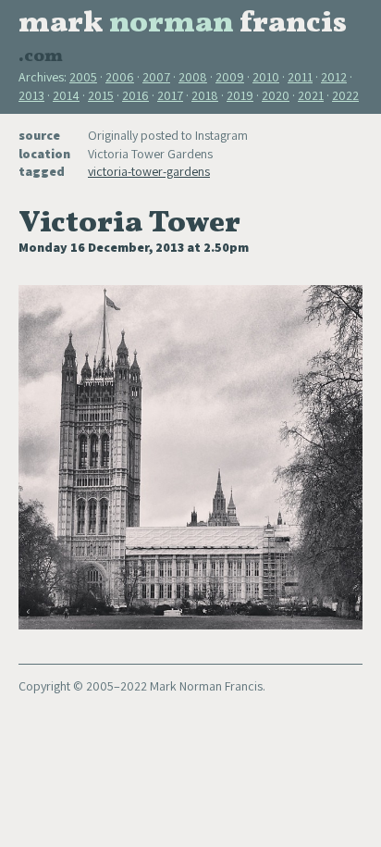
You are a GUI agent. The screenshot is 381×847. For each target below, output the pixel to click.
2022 (345, 95)
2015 (101, 95)
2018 (204, 95)
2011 (300, 77)
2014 (66, 95)
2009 (229, 77)
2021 (311, 95)
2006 (119, 77)
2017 (170, 95)
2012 (334, 77)
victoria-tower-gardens (149, 171)
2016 (135, 95)
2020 (275, 95)
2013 (31, 95)
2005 (83, 77)
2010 (265, 77)
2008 (192, 77)
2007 (156, 77)
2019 (240, 95)
